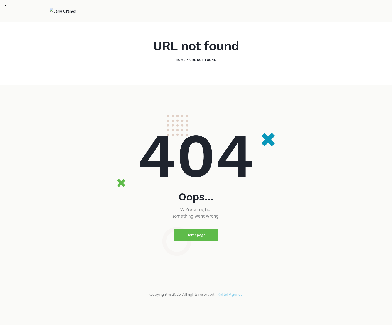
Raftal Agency (230, 294)
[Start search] (339, 11)
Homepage (196, 235)
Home (180, 60)
